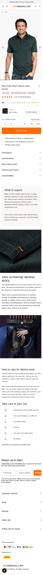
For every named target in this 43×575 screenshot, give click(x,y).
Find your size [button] (35, 119)
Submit (38, 473)
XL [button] (25, 124)
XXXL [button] (38, 124)
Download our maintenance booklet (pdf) (16, 444)
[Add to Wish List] (39, 86)
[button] (21, 2)
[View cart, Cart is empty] (39, 6)
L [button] (18, 124)
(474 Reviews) (26, 97)
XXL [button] (31, 124)
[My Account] (35, 6)
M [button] (11, 124)
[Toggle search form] (6, 6)
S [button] (4, 124)
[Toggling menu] (3, 6)
